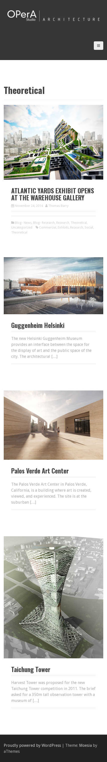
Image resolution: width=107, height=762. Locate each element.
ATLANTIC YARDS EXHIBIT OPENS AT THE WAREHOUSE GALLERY (52, 194)
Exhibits (63, 227)
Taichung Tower (30, 669)
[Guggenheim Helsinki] (53, 285)
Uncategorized (21, 227)
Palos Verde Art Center (40, 470)
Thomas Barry (58, 206)
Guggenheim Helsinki (37, 325)
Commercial (47, 227)
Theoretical (79, 223)
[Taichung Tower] (53, 597)
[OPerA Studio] (53, 15)
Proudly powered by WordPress (32, 745)
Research (62, 223)
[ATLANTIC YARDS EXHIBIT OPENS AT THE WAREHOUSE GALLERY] (53, 142)
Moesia (85, 745)
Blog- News (23, 223)
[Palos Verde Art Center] (53, 424)
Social (89, 227)
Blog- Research (44, 223)
